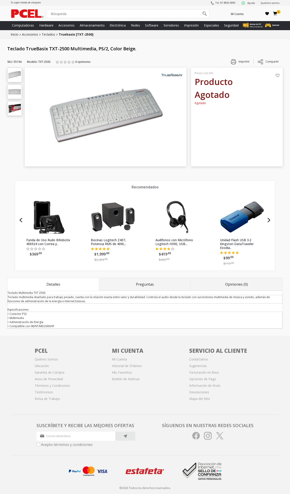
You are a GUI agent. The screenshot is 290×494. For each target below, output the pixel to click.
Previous (20, 220)
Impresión (191, 25)
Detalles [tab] (53, 284)
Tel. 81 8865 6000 (225, 2)
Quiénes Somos (46, 359)
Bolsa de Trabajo (47, 399)
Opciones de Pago (202, 379)
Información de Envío (204, 385)
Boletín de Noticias (126, 379)
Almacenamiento (92, 25)
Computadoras (23, 25)
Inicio (14, 34)
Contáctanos (198, 359)
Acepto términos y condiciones (67, 444)
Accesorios (66, 25)
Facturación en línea (204, 372)
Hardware (46, 25)
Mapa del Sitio (199, 399)
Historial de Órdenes (127, 366)
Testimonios (44, 392)
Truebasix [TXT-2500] (76, 34)
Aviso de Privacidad (49, 379)
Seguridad (231, 25)
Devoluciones (199, 392)
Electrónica (118, 25)
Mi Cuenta (237, 14)
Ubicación (42, 366)
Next (269, 220)
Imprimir (244, 61)
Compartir (272, 61)
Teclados (48, 34)
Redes (135, 25)
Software (151, 25)
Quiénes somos (270, 3)
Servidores (171, 25)
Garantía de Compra (49, 372)
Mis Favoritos (122, 372)
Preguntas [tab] (145, 284)
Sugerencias (198, 366)
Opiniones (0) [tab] (236, 284)
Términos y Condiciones (52, 385)
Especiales (211, 25)
